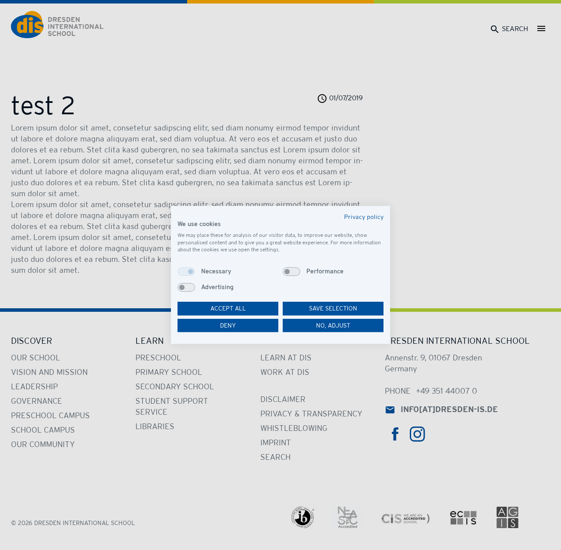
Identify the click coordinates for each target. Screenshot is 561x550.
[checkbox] (186, 271)
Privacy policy (363, 216)
